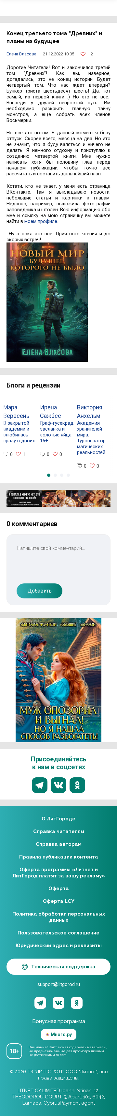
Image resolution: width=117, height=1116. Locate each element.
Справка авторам (59, 844)
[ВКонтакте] (58, 1003)
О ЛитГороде (58, 819)
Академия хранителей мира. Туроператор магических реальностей (91, 437)
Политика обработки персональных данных (58, 917)
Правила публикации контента (58, 857)
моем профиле (40, 221)
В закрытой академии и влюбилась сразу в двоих (19, 432)
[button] (49, 475)
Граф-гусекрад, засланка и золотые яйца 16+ (57, 432)
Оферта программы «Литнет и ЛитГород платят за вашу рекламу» (58, 873)
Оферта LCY (58, 901)
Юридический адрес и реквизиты (59, 945)
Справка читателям (58, 831)
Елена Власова (21, 53)
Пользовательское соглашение (58, 933)
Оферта (58, 888)
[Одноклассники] (77, 1003)
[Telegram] (40, 1003)
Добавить (40, 591)
